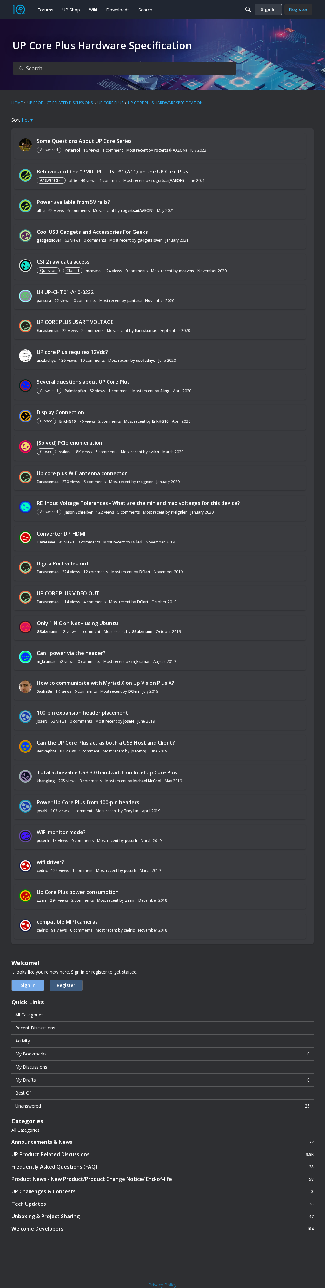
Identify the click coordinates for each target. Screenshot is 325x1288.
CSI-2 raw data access (63, 261)
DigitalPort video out (63, 563)
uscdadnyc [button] (46, 360)
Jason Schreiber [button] (79, 512)
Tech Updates (162, 1203)
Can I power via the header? (71, 653)
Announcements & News (162, 1141)
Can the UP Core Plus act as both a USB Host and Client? (106, 742)
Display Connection (60, 412)
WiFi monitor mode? (61, 832)
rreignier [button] (145, 481)
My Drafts (162, 1080)
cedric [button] (42, 870)
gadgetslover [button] (49, 240)
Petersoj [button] (72, 150)
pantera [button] (44, 300)
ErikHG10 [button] (67, 421)
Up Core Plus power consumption (78, 891)
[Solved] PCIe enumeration (69, 442)
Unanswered (162, 1106)
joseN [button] (42, 721)
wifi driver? (50, 862)
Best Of (23, 1093)
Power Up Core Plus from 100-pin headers (88, 802)
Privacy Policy (162, 1285)
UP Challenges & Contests (162, 1191)
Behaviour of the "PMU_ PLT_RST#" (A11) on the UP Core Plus (112, 171)
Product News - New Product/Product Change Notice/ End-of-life (162, 1179)
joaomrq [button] (138, 751)
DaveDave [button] (46, 542)
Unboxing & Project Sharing (162, 1216)
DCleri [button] (136, 542)
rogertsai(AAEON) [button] (170, 150)
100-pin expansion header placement (82, 712)
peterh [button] (43, 840)
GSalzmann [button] (47, 631)
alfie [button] (73, 180)
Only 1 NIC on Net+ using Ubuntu (77, 623)
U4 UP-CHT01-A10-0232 (65, 292)
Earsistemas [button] (48, 330)
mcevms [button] (93, 270)
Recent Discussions (35, 1028)
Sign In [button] (28, 985)
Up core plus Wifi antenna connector (82, 473)
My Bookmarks (162, 1054)
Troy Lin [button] (131, 810)
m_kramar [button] (46, 661)
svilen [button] (64, 452)
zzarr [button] (42, 900)
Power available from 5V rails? (73, 202)
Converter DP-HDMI (61, 533)
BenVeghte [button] (46, 751)
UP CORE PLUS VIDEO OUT (68, 593)
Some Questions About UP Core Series (84, 141)
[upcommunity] (19, 9)
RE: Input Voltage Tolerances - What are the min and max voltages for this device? (138, 503)
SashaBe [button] (44, 691)
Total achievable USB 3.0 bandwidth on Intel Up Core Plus (107, 772)
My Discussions (31, 1067)
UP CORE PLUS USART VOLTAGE (75, 322)
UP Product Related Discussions (162, 1154)
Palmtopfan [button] (75, 391)
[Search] (248, 9)
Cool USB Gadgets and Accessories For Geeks (92, 231)
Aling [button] (164, 391)
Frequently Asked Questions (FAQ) (162, 1166)
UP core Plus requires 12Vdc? (72, 351)
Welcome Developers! (162, 1228)
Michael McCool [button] (147, 781)
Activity (22, 1041)
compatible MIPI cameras (67, 921)
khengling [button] (46, 781)
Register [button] (66, 985)
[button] (27, 120)
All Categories (29, 1015)
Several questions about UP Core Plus (83, 381)
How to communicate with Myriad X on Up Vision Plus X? (105, 682)
